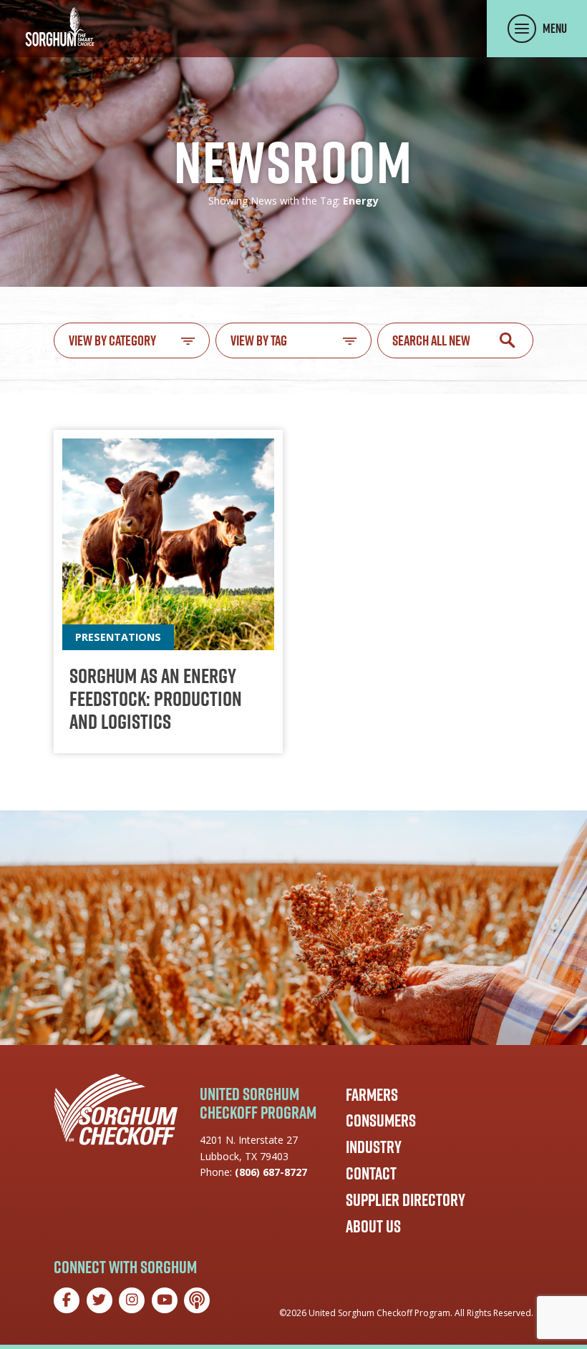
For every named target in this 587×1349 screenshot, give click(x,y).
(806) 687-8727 (271, 1172)
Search (507, 340)
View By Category (112, 340)
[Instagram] (132, 1300)
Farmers (372, 1094)
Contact (371, 1173)
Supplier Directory (405, 1199)
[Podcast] (197, 1300)
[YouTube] (165, 1300)
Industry (374, 1146)
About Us (373, 1226)
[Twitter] (99, 1300)
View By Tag (259, 340)
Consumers (381, 1120)
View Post (168, 591)
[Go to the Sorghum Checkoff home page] (59, 26)
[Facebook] (66, 1300)
